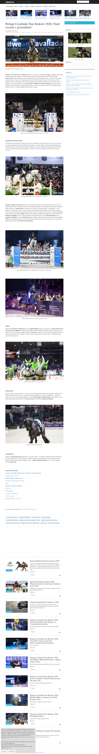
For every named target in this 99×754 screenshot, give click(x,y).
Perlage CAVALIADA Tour (13, 523)
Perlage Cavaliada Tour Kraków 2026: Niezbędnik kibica (85, 18)
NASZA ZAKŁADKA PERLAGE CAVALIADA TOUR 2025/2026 (23, 473)
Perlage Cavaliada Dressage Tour (49, 520)
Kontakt (18, 2)
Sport (16, 6)
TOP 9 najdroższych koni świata (73, 92)
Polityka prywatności (39, 752)
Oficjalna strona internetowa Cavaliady (14, 481)
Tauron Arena (43, 523)
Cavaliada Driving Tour (12, 517)
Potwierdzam (11, 751)
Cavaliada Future (36, 517)
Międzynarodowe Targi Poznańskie (27, 520)
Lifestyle (27, 6)
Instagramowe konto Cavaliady (13, 498)
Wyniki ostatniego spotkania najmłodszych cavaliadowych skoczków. (45, 664)
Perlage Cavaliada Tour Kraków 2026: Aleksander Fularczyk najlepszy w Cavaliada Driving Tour (11, 19)
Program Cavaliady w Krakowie (13, 486)
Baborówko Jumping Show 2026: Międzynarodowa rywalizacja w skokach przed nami (45, 583)
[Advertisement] (34, 540)
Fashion (21, 6)
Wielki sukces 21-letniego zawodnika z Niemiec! (40, 702)
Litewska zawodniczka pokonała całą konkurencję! (41, 683)
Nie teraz (4, 751)
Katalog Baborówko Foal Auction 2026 (44, 561)
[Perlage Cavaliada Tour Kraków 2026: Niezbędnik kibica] (85, 13)
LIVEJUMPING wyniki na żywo (14, 478)
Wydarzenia (52, 6)
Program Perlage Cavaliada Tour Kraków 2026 (45, 732)
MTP (38, 520)
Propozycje (8, 488)
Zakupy (33, 6)
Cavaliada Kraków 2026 (12, 520)
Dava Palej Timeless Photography (28, 509)
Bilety (6, 483)
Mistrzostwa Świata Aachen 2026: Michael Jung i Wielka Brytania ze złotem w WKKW (78, 84)
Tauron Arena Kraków (53, 523)
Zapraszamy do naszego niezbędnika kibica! (39, 718)
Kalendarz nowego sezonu (11, 475)
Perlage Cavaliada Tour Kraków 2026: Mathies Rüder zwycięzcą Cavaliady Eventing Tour (71, 19)
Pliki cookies (9, 748)
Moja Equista (10, 6)
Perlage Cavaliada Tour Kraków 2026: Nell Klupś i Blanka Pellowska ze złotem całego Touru (41, 19)
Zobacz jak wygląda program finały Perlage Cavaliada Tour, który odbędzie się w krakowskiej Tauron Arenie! (44, 736)
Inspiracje (39, 6)
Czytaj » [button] (33, 574)
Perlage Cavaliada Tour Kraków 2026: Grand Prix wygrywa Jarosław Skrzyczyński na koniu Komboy (27, 19)
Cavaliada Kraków (46, 517)
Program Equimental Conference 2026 (44, 602)
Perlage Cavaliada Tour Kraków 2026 (30, 523)
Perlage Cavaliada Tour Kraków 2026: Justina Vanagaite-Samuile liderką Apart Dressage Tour (55, 19)
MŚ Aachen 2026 (71, 23)
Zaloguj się (73, 1)
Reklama (29, 2)
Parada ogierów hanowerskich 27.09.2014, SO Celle (77, 94)
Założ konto (67, 1)
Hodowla (45, 6)
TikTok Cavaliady (9, 496)
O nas (24, 2)
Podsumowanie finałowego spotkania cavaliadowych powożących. (44, 626)
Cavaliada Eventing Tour (25, 517)
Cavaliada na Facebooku (11, 493)
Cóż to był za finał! (34, 645)
